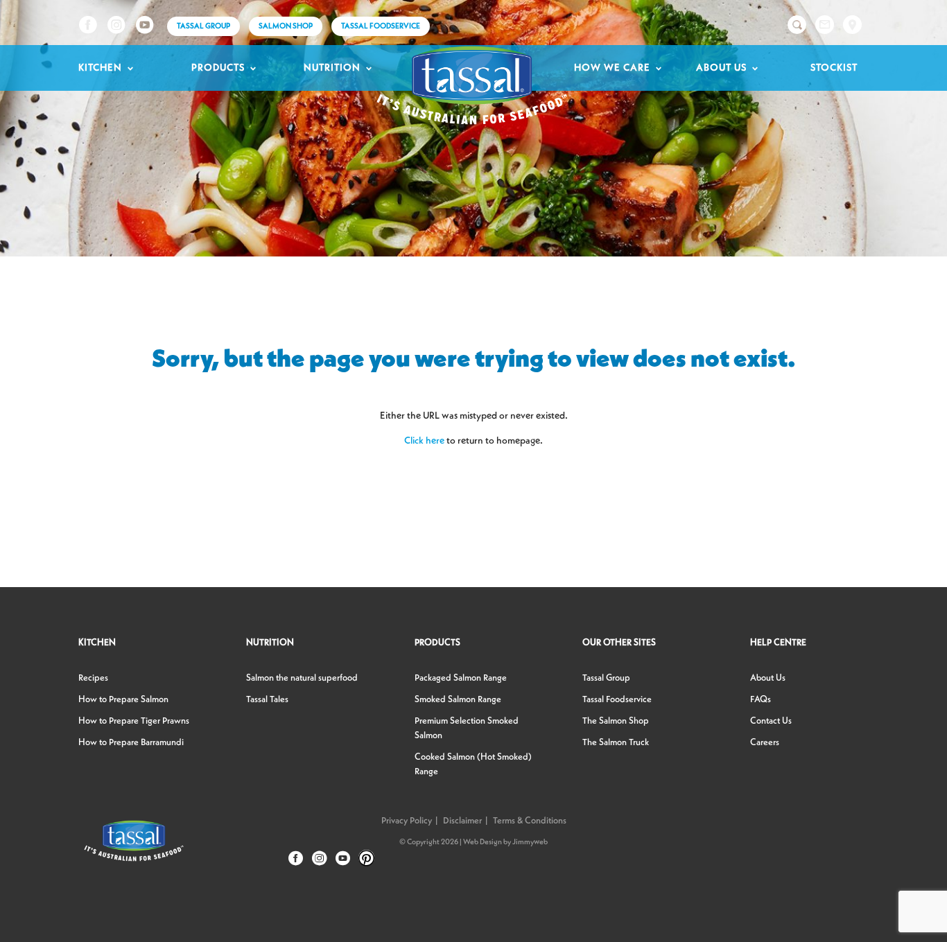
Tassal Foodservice (380, 26)
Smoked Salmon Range (458, 699)
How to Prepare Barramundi (131, 742)
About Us (721, 68)
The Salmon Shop (615, 721)
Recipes (93, 678)
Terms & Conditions (529, 821)
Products (218, 68)
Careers (764, 742)
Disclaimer (462, 821)
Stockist (834, 68)
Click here (424, 441)
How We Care (612, 68)
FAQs (760, 699)
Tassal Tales (267, 699)
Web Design (482, 842)
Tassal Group (606, 678)
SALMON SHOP (286, 26)
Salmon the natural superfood (302, 678)
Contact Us (771, 721)
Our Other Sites (619, 642)
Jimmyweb (530, 842)
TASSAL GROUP (203, 26)
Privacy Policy (406, 821)
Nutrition (332, 68)
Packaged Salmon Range (461, 678)
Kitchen (100, 68)
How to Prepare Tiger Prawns (133, 721)
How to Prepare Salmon (123, 699)
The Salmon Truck (615, 742)
